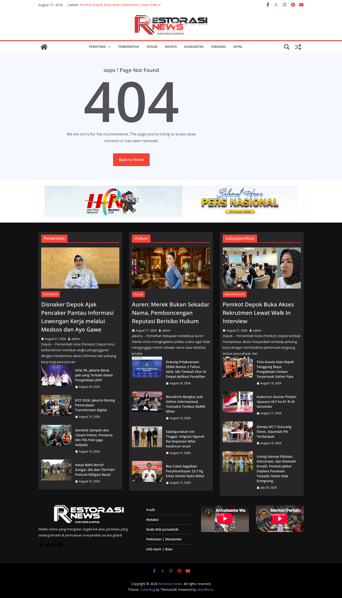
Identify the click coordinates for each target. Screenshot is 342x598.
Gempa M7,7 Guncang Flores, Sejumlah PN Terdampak (274, 431)
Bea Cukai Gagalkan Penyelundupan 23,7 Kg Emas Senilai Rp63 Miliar (185, 471)
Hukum (138, 294)
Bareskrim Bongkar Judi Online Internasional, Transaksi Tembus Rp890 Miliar (185, 404)
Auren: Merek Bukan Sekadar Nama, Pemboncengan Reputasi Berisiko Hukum (170, 312)
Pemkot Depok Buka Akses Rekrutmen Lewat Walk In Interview (258, 312)
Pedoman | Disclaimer (164, 539)
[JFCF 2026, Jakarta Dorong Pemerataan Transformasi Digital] (56, 408)
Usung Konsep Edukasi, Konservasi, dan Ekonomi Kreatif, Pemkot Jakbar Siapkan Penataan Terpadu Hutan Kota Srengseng (276, 468)
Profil (150, 510)
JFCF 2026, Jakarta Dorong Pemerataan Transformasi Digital (95, 405)
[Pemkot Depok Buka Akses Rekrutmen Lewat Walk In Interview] (262, 268)
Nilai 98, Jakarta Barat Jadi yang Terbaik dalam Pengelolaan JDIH (94, 375)
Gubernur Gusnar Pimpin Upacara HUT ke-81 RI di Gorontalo (276, 401)
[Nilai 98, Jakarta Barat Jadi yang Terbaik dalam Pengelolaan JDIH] (56, 378)
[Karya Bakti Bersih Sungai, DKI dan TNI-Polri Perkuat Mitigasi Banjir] (56, 473)
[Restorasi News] (44, 47)
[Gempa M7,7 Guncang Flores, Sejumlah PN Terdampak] (238, 435)
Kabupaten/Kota (235, 294)
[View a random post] (298, 47)
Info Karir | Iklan (159, 549)
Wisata (171, 46)
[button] (108, 46)
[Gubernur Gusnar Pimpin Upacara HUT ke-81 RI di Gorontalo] (238, 405)
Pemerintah (128, 46)
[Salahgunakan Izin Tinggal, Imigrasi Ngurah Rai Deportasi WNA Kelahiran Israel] (147, 442)
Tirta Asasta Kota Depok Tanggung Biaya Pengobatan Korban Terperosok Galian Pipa (275, 369)
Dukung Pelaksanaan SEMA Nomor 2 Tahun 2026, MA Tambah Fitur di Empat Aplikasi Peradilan (186, 369)
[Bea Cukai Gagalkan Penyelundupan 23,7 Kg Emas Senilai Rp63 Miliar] (147, 474)
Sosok (152, 46)
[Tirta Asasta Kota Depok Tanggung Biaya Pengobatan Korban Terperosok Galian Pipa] (238, 373)
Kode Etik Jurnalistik (162, 529)
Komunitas (194, 46)
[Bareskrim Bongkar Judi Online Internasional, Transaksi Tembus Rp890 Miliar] (147, 407)
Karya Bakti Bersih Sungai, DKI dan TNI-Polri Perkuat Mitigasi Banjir (95, 470)
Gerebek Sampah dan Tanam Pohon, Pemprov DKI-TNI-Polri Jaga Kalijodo (94, 437)
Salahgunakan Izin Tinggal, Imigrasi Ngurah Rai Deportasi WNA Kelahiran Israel (185, 438)
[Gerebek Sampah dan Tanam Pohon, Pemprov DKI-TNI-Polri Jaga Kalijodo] (56, 441)
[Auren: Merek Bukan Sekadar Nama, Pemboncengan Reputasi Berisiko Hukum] (171, 268)
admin (75, 339)
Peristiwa (97, 46)
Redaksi (152, 519)
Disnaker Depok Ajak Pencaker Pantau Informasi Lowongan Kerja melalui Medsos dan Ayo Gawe (125, 7)
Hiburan (218, 46)
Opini (237, 46)
